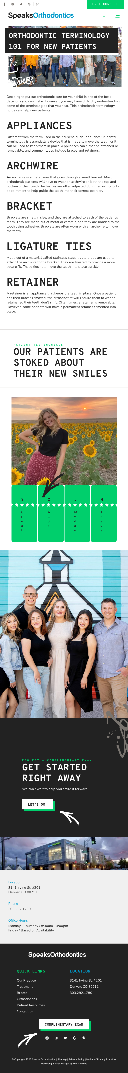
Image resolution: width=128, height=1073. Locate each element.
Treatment (25, 986)
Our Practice (26, 980)
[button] (117, 16)
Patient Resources (31, 1005)
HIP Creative (80, 1063)
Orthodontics (27, 999)
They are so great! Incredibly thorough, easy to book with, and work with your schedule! (101, 521)
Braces (22, 993)
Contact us (25, 1011)
